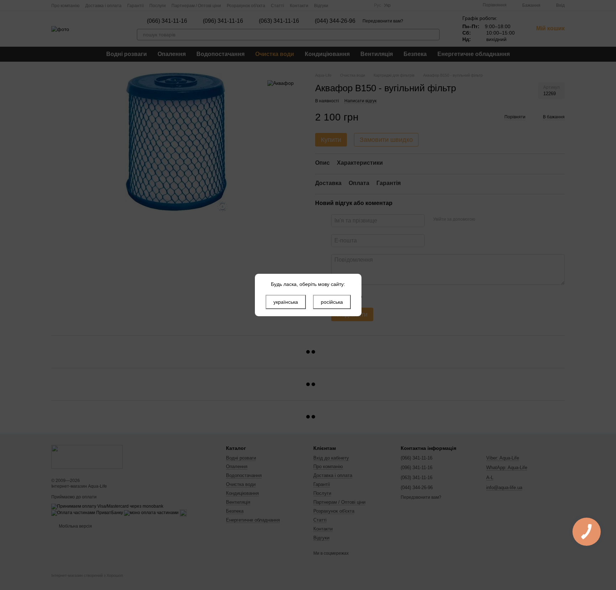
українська (285, 302)
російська (332, 302)
